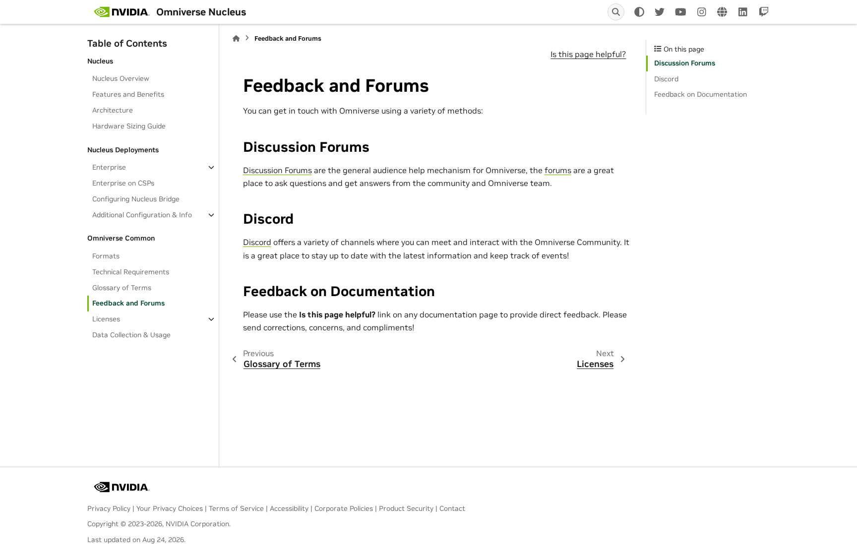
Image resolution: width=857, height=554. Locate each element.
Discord (257, 242)
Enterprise (109, 167)
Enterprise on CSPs (123, 183)
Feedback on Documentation (700, 94)
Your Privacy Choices (169, 508)
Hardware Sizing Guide (129, 126)
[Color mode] (639, 11)
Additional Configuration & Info (142, 214)
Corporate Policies (343, 508)
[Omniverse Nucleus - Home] (121, 12)
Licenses (106, 318)
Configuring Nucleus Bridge (136, 198)
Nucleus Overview (120, 78)
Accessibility (289, 508)
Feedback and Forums (128, 303)
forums (558, 170)
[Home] (236, 38)
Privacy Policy (108, 508)
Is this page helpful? (588, 54)
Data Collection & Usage (131, 334)
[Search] (616, 11)
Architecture (112, 110)
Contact (452, 508)
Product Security (406, 508)
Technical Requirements (130, 271)
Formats (106, 255)
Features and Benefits (128, 94)
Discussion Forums (277, 170)
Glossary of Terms (121, 287)
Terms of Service (236, 508)
